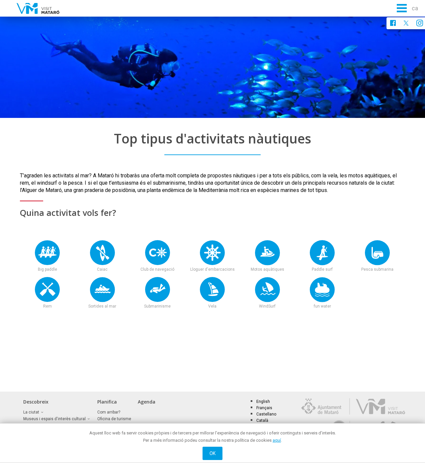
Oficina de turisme (114, 419)
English (263, 401)
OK (213, 453)
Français (264, 408)
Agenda (146, 402)
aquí (277, 440)
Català (262, 420)
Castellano (266, 414)
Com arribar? (108, 412)
